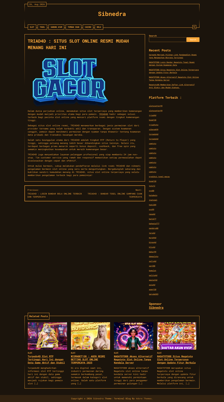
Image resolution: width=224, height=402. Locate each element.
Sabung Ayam (56, 27)
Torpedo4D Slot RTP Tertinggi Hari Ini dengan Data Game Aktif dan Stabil (46, 359)
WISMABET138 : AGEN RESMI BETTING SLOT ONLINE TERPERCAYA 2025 (88, 359)
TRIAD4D (103, 114)
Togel (42, 27)
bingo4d (152, 242)
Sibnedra (112, 13)
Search (153, 35)
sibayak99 (153, 129)
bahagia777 (154, 223)
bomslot (152, 270)
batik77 (152, 219)
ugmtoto (152, 143)
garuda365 (153, 294)
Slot (32, 27)
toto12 (152, 186)
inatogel (153, 200)
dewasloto (153, 256)
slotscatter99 (155, 106)
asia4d (152, 285)
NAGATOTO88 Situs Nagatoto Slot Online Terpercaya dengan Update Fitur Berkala (176, 359)
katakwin (153, 195)
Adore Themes (144, 398)
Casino (88, 27)
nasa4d (152, 214)
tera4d (152, 233)
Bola (99, 27)
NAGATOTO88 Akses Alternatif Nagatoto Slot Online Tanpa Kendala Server (133, 359)
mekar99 (152, 252)
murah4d (152, 237)
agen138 (152, 289)
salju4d (152, 261)
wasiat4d (153, 280)
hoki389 (152, 205)
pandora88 (153, 228)
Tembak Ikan (73, 27)
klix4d (152, 247)
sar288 (152, 266)
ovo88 (151, 190)
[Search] (194, 27)
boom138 (152, 120)
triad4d (152, 115)
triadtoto (153, 125)
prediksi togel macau (159, 176)
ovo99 (151, 209)
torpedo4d (153, 134)
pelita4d (153, 275)
